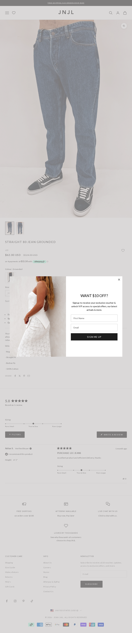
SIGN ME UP (94, 336)
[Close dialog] (119, 280)
